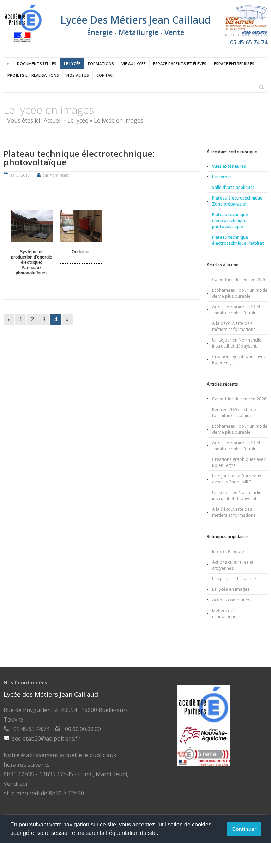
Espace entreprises (234, 63)
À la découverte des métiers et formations (233, 326)
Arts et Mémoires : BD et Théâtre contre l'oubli (236, 310)
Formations (101, 63)
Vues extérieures (229, 166)
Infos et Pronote (228, 551)
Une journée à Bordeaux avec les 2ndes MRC (236, 479)
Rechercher (261, 87)
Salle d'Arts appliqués (233, 187)
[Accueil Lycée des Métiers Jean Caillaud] (23, 40)
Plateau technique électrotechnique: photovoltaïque (79, 158)
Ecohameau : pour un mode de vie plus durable (239, 293)
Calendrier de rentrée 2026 (239, 280)
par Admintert (55, 175)
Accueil (53, 120)
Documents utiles (36, 63)
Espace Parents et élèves (179, 63)
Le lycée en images (230, 589)
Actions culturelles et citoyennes (232, 565)
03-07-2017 (20, 175)
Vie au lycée (133, 63)
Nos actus (77, 75)
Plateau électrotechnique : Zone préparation (238, 201)
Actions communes (231, 600)
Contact (105, 75)
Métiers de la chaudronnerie (227, 613)
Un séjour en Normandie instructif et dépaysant (236, 343)
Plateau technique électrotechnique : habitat (238, 240)
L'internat (221, 177)
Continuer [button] (244, 829)
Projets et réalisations (33, 75)
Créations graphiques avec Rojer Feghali (239, 360)
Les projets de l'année (234, 579)
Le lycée (72, 63)
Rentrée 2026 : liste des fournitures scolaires (235, 412)
